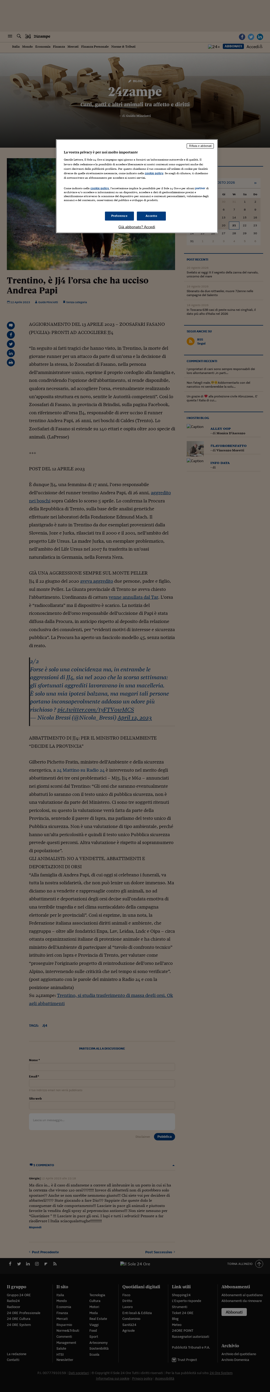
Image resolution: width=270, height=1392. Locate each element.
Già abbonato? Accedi (136, 227)
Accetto (151, 215)
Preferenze (119, 215)
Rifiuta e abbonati (200, 145)
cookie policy (154, 173)
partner (200, 188)
